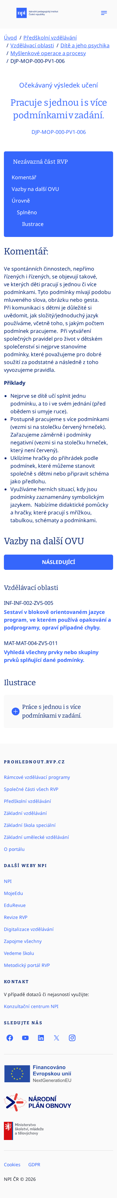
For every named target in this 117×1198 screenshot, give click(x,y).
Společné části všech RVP (31, 789)
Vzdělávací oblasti (32, 45)
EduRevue (15, 905)
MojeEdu (13, 893)
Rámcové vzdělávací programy (37, 777)
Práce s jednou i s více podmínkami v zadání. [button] (52, 711)
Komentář (24, 177)
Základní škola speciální (30, 825)
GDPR (34, 1164)
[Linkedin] (41, 1038)
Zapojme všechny (23, 941)
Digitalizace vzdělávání (29, 929)
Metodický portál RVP (27, 965)
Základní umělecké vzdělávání (36, 837)
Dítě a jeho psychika (85, 45)
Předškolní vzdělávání (50, 37)
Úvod (10, 37)
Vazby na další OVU (35, 189)
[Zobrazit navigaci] (104, 12)
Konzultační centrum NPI (31, 1006)
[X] (56, 1038)
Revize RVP (15, 917)
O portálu (14, 849)
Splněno (27, 212)
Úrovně (21, 200)
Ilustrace (33, 224)
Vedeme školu (19, 953)
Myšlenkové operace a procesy (48, 53)
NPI (8, 881)
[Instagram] (72, 1038)
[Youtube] (25, 1038)
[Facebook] (10, 1038)
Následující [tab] (58, 562)
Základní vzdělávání (25, 813)
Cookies (12, 1164)
